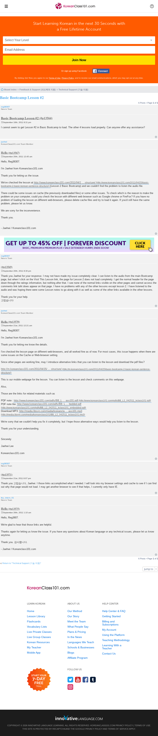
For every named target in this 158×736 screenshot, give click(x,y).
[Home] (75, 9)
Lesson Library (36, 616)
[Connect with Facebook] (101, 71)
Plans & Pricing (76, 631)
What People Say (77, 626)
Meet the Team (76, 621)
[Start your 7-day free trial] (39, 680)
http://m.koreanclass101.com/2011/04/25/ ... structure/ (31, 369)
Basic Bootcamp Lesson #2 (22, 97)
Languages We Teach (80, 642)
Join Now (79, 60)
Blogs (70, 652)
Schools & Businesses (80, 647)
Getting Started (111, 616)
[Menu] (6, 6)
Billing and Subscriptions (110, 623)
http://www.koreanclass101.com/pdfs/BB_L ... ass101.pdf (46, 400)
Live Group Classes (39, 637)
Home (30, 611)
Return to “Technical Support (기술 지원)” (21, 563)
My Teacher (34, 647)
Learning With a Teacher (111, 647)
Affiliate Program (77, 657)
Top (156, 137)
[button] (152, 6)
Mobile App (33, 652)
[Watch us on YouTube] (78, 680)
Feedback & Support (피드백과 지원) (37, 89)
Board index (10, 89)
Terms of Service (118, 729)
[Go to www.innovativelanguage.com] (79, 717)
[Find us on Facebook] (85, 680)
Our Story (73, 616)
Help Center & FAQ (113, 611)
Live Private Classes (39, 631)
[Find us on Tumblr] (93, 680)
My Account (109, 629)
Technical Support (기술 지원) (73, 89)
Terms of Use (55, 78)
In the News (74, 637)
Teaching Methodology (116, 640)
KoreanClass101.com (102, 725)
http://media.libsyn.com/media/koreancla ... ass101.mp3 (50, 411)
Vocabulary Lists (37, 626)
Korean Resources (38, 642)
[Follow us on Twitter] (70, 680)
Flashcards (33, 621)
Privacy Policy (68, 78)
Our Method (74, 611)
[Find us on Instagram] (70, 687)
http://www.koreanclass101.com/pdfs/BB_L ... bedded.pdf (49, 404)
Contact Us (109, 653)
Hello (4, 153)
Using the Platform (113, 634)
